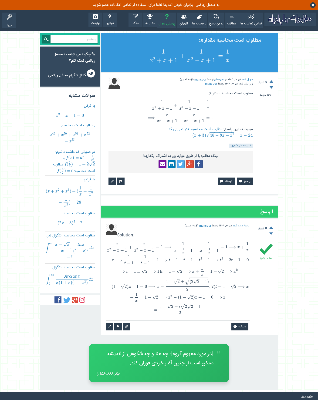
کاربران (183, 24)
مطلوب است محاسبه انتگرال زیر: (70, 245)
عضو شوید (101, 5)
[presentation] (189, 56)
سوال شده (247, 79)
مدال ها (150, 23)
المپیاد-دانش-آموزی (241, 146)
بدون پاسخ (216, 24)
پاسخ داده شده (241, 225)
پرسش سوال (167, 24)
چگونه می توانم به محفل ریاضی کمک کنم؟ (74, 57)
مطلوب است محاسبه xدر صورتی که (211, 132)
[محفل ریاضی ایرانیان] (290, 19)
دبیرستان (219, 79)
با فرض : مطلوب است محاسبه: (72, 123)
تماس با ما (307, 396)
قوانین (109, 23)
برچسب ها (199, 24)
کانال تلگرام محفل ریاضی (67, 75)
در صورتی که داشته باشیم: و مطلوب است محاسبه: (74, 162)
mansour (200, 79)
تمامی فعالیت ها (251, 24)
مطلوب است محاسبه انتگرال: (70, 274)
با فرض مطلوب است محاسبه (70, 200)
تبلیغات (95, 23)
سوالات (232, 24)
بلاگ (135, 23)
